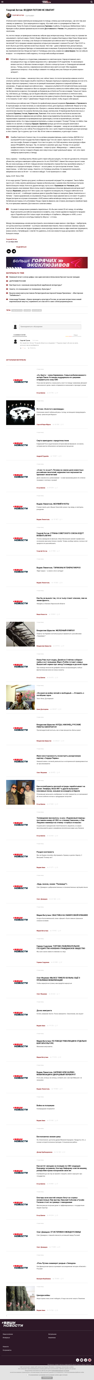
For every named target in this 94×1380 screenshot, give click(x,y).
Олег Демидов (42, 899)
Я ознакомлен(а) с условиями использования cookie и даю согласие (48, 1375)
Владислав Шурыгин (44, 646)
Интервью (6, 1338)
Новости (6, 1346)
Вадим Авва (41, 867)
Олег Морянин (42, 772)
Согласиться (47, 1377)
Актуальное (52, 1334)
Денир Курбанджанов (44, 1152)
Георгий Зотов (17, 310)
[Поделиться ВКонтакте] (8, 251)
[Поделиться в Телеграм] (14, 251)
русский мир (36, 310)
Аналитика (52, 1338)
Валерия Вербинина (44, 1279)
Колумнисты (7, 1350)
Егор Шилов (41, 393)
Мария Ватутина (42, 931)
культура (27, 310)
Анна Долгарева (42, 709)
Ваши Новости (42, 614)
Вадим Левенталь (43, 519)
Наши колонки (8, 1334)
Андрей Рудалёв (43, 456)
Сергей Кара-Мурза (44, 424)
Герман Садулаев (43, 962)
